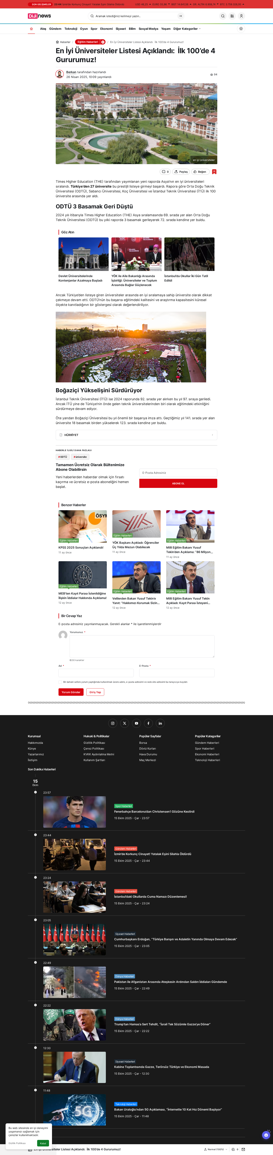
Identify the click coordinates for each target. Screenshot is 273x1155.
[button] (232, 16)
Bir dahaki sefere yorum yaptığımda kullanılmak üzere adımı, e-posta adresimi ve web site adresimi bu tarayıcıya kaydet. (125, 681)
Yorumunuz (77, 632)
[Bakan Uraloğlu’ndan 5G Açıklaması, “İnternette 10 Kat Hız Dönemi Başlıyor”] (136, 1107)
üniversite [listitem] (80, 456)
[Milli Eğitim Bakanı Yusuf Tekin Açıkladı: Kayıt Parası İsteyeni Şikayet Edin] (190, 585)
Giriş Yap (95, 692)
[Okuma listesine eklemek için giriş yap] (214, 172)
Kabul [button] (43, 1143)
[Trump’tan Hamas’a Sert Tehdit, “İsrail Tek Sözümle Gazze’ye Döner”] (136, 1022)
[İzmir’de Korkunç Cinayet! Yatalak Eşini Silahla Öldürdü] (136, 852)
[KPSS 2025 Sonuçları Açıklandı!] (82, 534)
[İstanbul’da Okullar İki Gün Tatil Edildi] (189, 262)
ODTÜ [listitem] (62, 456)
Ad (61, 665)
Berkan (71, 72)
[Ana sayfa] (31, 28)
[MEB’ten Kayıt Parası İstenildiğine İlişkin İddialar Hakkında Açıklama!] (82, 585)
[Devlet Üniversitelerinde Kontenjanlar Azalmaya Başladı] (83, 262)
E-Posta (145, 665)
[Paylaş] (242, 1149)
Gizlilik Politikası (17, 1143)
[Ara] (223, 16)
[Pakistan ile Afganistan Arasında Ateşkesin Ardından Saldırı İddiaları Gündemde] (136, 979)
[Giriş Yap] (241, 16)
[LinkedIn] (160, 723)
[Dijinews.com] (41, 15)
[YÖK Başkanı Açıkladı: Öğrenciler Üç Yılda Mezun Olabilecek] (136, 534)
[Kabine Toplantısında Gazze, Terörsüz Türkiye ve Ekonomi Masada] (136, 1065)
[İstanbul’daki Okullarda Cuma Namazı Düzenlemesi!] (136, 894)
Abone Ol (178, 483)
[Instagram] (112, 723)
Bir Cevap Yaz (71, 616)
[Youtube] (136, 723)
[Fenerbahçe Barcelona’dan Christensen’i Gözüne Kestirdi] (136, 802)
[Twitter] (124, 723)
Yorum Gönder (71, 692)
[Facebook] (148, 723)
